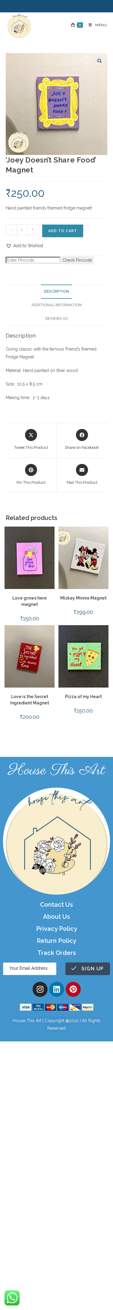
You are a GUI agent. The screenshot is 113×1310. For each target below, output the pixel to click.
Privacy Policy (56, 928)
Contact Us (56, 904)
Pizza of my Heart (83, 696)
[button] (99, 61)
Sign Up (92, 968)
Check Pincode (77, 260)
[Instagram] (40, 989)
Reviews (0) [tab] (57, 318)
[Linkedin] (56, 989)
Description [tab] (56, 291)
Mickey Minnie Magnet (83, 598)
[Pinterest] (73, 989)
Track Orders (56, 952)
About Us (56, 916)
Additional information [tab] (56, 305)
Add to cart (62, 231)
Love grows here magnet (29, 601)
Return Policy (56, 940)
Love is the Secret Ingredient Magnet (29, 699)
